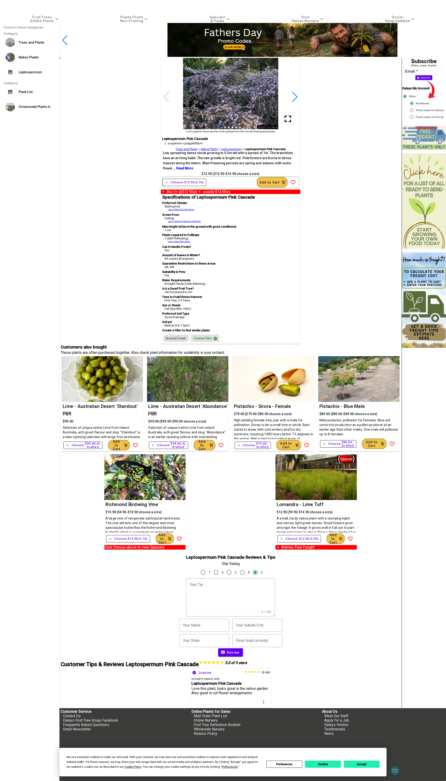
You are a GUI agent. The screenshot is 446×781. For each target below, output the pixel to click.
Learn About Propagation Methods (184, 221)
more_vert (263, 702)
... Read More (183, 168)
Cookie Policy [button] (133, 766)
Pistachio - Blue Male (342, 406)
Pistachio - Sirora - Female (262, 406)
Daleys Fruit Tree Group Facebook (90, 720)
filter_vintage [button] (215, 338)
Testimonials (334, 729)
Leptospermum (231, 149)
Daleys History (336, 725)
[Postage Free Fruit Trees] (424, 138)
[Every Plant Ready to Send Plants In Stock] (424, 201)
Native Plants (209, 149)
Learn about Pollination (179, 241)
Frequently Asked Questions (86, 725)
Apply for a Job (336, 720)
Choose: (184, 182)
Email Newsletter (77, 729)
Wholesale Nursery (209, 729)
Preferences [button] (230, 766)
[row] (176, 338)
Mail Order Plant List (210, 716)
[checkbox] (176, 338)
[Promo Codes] (282, 55)
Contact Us (72, 716)
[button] (278, 54)
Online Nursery (206, 720)
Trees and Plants (187, 149)
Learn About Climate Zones (181, 209)
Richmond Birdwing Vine (131, 504)
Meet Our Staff (336, 716)
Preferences (284, 764)
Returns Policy (205, 733)
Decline (323, 764)
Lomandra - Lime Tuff (300, 504)
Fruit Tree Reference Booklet (217, 725)
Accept (361, 764)
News (329, 733)
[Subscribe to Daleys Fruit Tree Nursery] (424, 90)
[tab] (45, 19)
